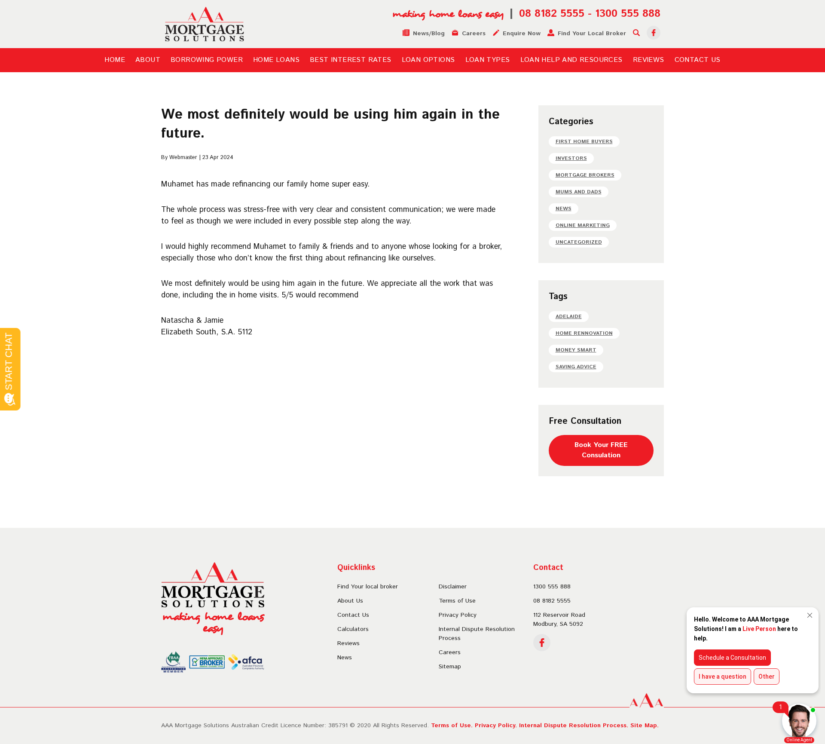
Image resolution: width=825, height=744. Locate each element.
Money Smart (576, 350)
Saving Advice (576, 366)
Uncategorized (579, 242)
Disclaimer (453, 586)
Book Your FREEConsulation (601, 450)
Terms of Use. (452, 725)
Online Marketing (583, 225)
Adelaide (569, 316)
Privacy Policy (458, 615)
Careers (450, 652)
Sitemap (450, 666)
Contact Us (698, 60)
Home (114, 60)
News (563, 208)
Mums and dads (579, 192)
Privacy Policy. (496, 725)
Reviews (648, 60)
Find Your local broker (367, 586)
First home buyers (584, 141)
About (147, 60)
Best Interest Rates (350, 60)
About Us (350, 601)
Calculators (353, 629)
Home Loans (276, 60)
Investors (571, 158)
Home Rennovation (584, 333)
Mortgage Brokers (585, 175)
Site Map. (644, 725)
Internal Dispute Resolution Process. (573, 725)
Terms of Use (457, 601)
